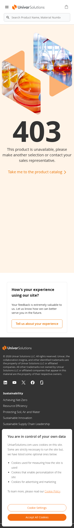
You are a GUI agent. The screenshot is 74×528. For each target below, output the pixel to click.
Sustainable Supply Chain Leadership (26, 424)
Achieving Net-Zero (15, 400)
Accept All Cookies (37, 517)
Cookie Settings (37, 508)
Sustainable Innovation (17, 418)
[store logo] (28, 7)
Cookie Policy (52, 491)
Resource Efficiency (15, 406)
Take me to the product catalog (35, 171)
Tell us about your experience (37, 324)
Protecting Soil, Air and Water (21, 412)
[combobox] (37, 17)
